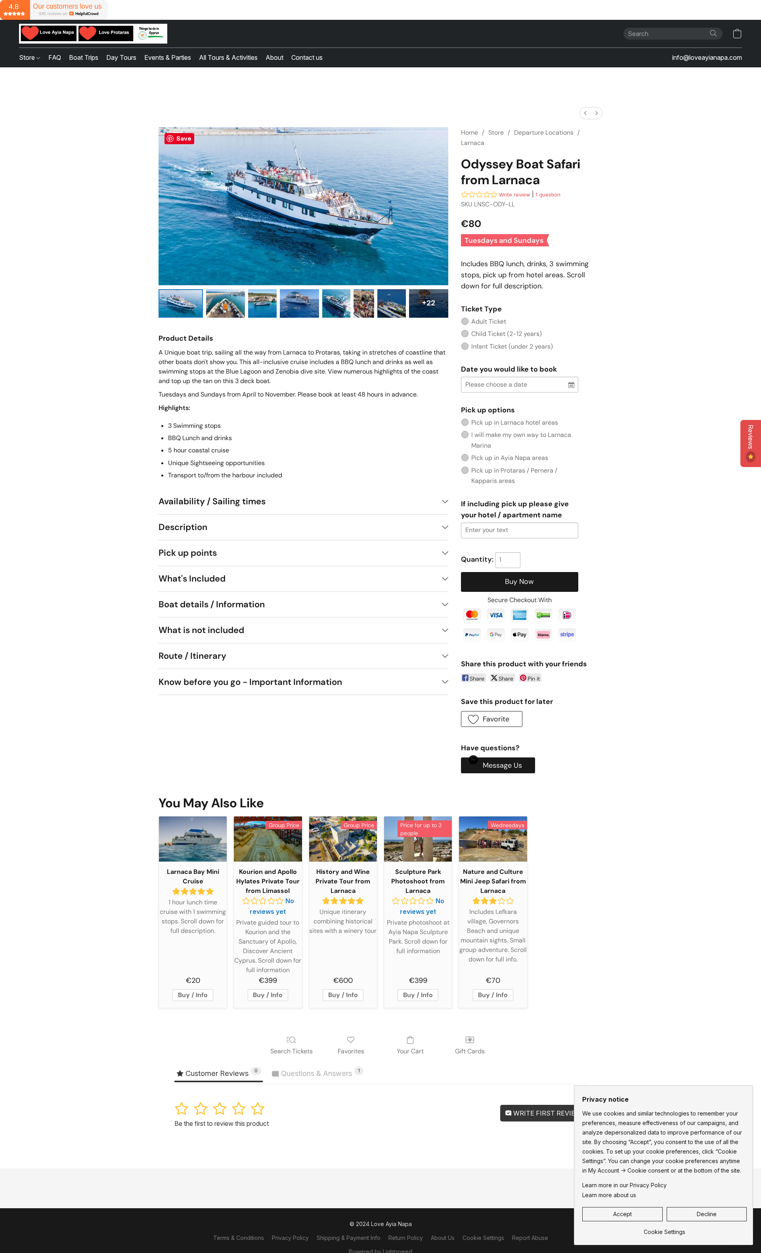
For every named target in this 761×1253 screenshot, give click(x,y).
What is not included (201, 630)
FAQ (54, 57)
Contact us (307, 57)
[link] (664, 1229)
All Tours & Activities (228, 57)
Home (469, 132)
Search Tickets (291, 1051)
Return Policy (405, 1237)
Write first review (546, 1113)
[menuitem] (585, 113)
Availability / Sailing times (212, 501)
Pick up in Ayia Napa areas (509, 458)
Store (27, 57)
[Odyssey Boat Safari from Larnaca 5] (364, 303)
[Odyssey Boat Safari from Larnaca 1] (225, 303)
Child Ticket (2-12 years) (506, 334)
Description (183, 527)
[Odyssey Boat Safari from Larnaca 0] (181, 303)
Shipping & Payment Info (348, 1237)
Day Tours (121, 57)
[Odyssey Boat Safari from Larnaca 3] (299, 303)
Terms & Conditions (238, 1237)
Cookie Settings (483, 1237)
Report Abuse (530, 1237)
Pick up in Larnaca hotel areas (514, 422)
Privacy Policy (290, 1237)
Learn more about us (609, 1195)
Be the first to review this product (221, 1123)
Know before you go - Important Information (250, 682)
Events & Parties (167, 57)
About (274, 57)
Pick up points (188, 553)
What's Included (192, 578)
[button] (93, 34)
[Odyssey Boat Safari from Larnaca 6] (391, 303)
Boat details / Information (212, 604)
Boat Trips (83, 57)
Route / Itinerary (192, 656)
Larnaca (472, 143)
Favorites (351, 1051)
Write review (514, 194)
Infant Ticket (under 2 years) (512, 346)
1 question (547, 194)
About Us (443, 1237)
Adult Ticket (488, 321)
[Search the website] (713, 33)
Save (183, 138)
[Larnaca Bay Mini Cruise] (193, 839)
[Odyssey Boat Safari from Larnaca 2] (262, 303)
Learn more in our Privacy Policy (624, 1185)
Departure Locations (544, 132)
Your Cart (410, 1051)
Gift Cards (470, 1051)
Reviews (751, 438)
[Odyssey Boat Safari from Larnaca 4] (336, 303)
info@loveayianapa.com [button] (707, 57)
